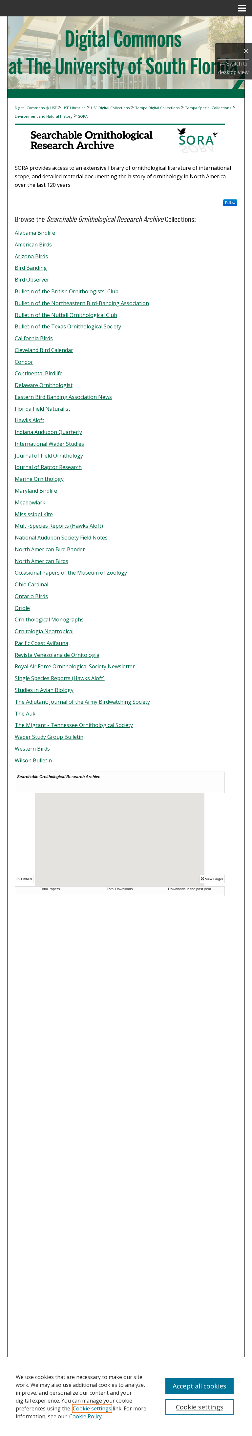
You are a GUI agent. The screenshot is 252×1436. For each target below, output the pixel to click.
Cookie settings (92, 1408)
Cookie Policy (85, 1416)
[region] (126, 1396)
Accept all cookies (199, 1386)
